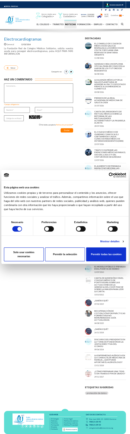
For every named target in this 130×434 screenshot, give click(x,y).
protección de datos (97, 393)
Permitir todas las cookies (106, 254)
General (10, 44)
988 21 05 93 (95, 422)
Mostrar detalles (110, 241)
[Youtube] (109, 9)
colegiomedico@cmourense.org (101, 428)
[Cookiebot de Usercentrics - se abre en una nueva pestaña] (111, 175)
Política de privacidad (64, 125)
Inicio (7, 6)
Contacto (112, 24)
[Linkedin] (117, 9)
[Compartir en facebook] (66, 72)
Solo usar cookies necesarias (23, 254)
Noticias (14, 6)
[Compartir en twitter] (71, 72)
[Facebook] (101, 9)
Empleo (98, 24)
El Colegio (43, 24)
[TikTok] (121, 9)
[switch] (49, 229)
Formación (84, 24)
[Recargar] (41, 117)
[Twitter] (105, 9)
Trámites (58, 24)
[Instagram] (113, 9)
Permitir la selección (65, 254)
